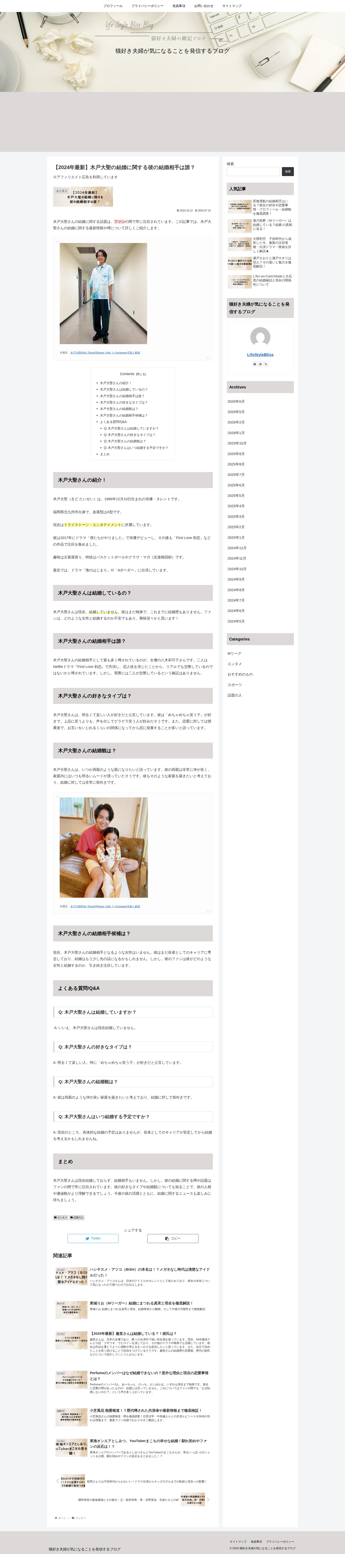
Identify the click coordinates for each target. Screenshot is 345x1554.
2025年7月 (236, 475)
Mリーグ (234, 653)
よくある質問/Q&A (113, 421)
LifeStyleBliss (260, 355)
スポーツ (235, 685)
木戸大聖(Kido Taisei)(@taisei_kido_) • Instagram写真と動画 (105, 352)
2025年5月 (236, 496)
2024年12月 (237, 548)
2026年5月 (236, 412)
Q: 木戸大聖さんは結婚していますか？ (131, 428)
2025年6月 (236, 485)
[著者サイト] (254, 364)
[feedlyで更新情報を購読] (260, 364)
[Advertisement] (172, 122)
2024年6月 (236, 611)
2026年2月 (236, 422)
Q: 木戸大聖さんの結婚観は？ (125, 441)
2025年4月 (236, 506)
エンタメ (62, 1217)
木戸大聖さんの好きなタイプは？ (124, 402)
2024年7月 (236, 600)
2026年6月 (236, 401)
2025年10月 (237, 443)
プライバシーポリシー (280, 1541)
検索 (230, 164)
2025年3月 (236, 517)
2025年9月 (236, 454)
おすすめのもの (240, 674)
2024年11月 (237, 559)
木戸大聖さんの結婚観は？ (119, 408)
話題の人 (78, 1217)
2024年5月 (236, 621)
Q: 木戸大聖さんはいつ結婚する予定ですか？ (136, 447)
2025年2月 (236, 527)
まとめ (105, 454)
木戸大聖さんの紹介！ (116, 383)
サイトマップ (238, 1541)
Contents (127, 374)
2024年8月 (236, 590)
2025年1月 (236, 538)
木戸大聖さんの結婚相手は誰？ (122, 396)
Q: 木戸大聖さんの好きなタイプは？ (130, 434)
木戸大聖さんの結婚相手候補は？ (124, 415)
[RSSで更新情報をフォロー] (266, 364)
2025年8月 (236, 464)
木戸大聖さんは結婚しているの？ (124, 389)
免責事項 (256, 1541)
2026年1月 (236, 433)
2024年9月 (236, 580)
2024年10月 (237, 569)
